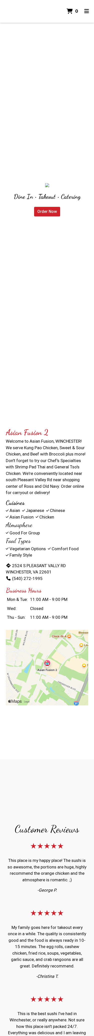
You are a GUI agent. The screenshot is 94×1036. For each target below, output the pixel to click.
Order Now (47, 211)
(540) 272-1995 (27, 578)
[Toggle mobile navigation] (86, 11)
